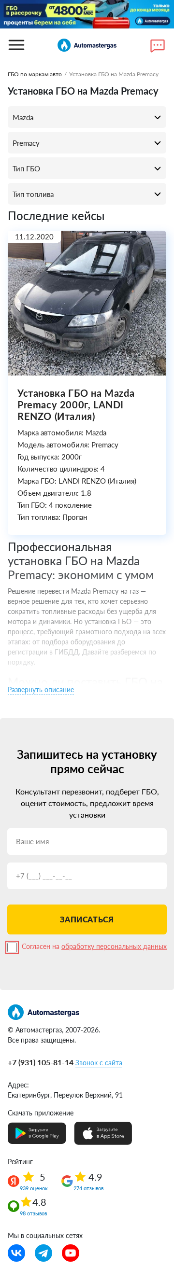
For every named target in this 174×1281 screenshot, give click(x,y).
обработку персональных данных (114, 946)
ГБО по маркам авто (35, 74)
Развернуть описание (41, 689)
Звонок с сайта (98, 1062)
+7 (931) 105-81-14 (40, 1062)
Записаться (87, 919)
